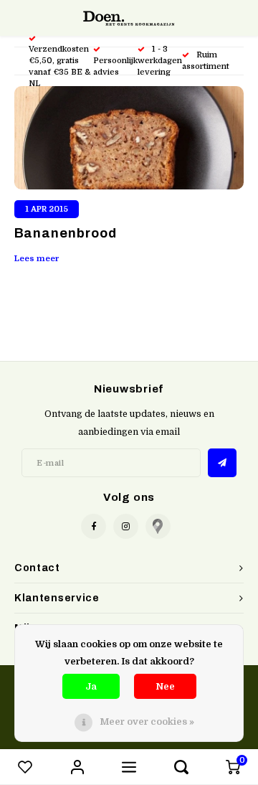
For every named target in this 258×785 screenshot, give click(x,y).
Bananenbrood (65, 233)
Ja (91, 686)
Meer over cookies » (147, 721)
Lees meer (36, 258)
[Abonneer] (222, 462)
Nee (165, 686)
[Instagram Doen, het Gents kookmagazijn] (125, 526)
